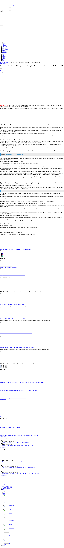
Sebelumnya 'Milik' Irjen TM (18, 249)
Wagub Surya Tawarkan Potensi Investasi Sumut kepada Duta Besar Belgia (13, 2)
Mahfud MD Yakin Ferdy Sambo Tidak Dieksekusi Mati (9, 267)
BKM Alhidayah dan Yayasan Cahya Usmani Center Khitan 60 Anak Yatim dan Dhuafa (17, 474)
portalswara (2, 70)
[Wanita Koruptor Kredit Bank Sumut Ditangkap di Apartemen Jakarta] (9, 360)
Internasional (4, 52)
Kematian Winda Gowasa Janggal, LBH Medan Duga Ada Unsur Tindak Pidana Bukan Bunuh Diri (17, 347)
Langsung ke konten (4, 0)
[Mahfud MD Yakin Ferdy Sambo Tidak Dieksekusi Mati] (6, 266)
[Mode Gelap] (0, 8)
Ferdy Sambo (11, 249)
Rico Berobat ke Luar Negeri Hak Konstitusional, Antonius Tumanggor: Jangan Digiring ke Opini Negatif (18, 390)
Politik (3, 47)
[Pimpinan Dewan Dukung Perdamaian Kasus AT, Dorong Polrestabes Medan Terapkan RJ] (9, 332)
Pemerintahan (4, 46)
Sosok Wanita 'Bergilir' (27, 249)
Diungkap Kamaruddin (4, 249)
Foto (3, 60)
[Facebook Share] (2, 252)
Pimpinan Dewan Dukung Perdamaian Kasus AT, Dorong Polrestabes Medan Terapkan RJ (16, 333)
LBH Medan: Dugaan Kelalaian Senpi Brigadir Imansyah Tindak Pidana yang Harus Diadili (16, 289)
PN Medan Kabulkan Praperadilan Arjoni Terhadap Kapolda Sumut (12, 304)
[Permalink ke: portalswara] (1, 69)
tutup (1, 11)
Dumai (3, 57)
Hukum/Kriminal (5, 49)
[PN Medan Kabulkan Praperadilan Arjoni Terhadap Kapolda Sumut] (9, 303)
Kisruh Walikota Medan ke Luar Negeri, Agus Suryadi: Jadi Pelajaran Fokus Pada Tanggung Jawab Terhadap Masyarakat (22, 382)
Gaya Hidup (4, 54)
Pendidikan (4, 45)
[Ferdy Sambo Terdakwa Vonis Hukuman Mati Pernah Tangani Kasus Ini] (6, 274)
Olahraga (4, 51)
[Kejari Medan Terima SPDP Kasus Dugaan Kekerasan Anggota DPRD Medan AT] (9, 317)
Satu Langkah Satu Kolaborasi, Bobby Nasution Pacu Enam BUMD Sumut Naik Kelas (29, 5)
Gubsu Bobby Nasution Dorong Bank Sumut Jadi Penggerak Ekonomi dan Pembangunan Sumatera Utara (31, 3)
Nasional (3, 44)
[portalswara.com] (3, 6)
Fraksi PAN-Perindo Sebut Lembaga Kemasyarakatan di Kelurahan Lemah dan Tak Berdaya (43, 2)
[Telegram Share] (2, 255)
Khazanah (4, 56)
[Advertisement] (28, 18)
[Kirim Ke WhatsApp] (2, 256)
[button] (10, 7)
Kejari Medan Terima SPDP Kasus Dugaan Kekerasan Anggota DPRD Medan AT (14, 318)
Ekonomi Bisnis (5, 50)
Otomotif (4, 55)
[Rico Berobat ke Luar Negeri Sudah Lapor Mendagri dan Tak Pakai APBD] (6, 397)
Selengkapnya (3, 399)
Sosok (3, 59)
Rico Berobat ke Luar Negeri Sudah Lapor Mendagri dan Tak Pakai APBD (13, 398)
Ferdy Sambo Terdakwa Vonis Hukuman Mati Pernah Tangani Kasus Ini (12, 275)
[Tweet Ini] (2, 253)
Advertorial (4, 58)
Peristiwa (4, 48)
